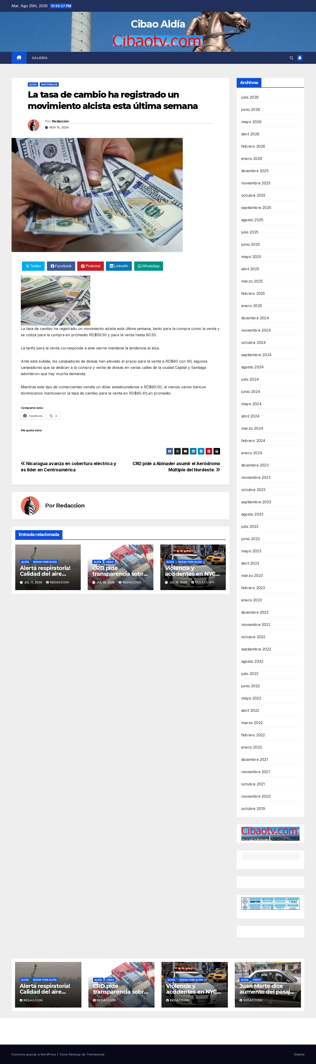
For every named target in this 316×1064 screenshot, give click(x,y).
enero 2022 (251, 747)
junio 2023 (250, 538)
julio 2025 (249, 232)
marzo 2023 (252, 575)
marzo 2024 (252, 428)
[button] (291, 58)
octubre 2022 (253, 637)
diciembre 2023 (255, 465)
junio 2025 (250, 244)
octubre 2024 (253, 342)
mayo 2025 (251, 256)
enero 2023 (251, 600)
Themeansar (95, 1054)
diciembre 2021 (254, 759)
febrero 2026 (253, 146)
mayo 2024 (251, 403)
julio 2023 (249, 526)
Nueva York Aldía (45, 561)
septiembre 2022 (256, 649)
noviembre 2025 (255, 183)
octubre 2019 (253, 808)
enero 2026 (251, 158)
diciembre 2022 (255, 612)
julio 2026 (250, 97)
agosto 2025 (252, 220)
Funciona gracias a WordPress (34, 1054)
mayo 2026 (251, 121)
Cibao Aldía (158, 24)
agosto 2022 (252, 661)
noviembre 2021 (255, 771)
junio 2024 (250, 391)
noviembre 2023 (255, 477)
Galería (40, 58)
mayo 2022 (251, 698)
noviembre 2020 (256, 796)
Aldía (33, 84)
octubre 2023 (253, 489)
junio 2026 (250, 109)
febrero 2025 (253, 293)
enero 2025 (251, 305)
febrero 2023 (253, 587)
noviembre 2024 (256, 330)
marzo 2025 (252, 281)
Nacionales (49, 84)
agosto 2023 (252, 514)
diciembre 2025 (255, 170)
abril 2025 (250, 269)
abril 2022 (250, 710)
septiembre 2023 (256, 502)
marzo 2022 (252, 722)
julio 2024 (250, 379)
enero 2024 (251, 453)
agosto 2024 (252, 367)
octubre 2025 (253, 195)
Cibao (110, 561)
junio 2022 (250, 686)
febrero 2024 (253, 440)
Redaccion (60, 121)
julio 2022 (249, 673)
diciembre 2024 (255, 318)
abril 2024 (250, 416)
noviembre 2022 (255, 624)
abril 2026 (250, 134)
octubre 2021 (253, 784)
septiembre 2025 (256, 207)
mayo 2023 (251, 551)
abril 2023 (250, 563)
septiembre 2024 (256, 354)
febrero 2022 (253, 735)
